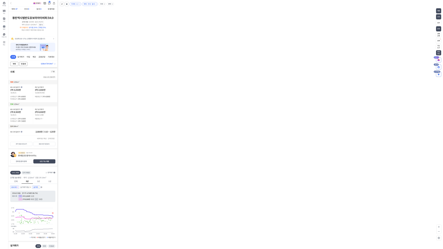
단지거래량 (26, 173)
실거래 (35, 187)
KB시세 (13, 187)
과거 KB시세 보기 (21, 144)
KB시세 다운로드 (44, 144)
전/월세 (23, 64)
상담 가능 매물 (44, 161)
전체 (38, 246)
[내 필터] (67, 4)
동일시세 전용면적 (49, 77)
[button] (48, 64)
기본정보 (51, 57)
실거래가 (20, 57)
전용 (40, 25)
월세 (38, 9)
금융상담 (42, 57)
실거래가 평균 (24, 187)
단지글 (49, 2)
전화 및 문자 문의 (21, 161)
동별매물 (51, 9)
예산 (34, 57)
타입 (28, 57)
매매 (15, 9)
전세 (26, 9)
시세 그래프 (15, 173)
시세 (13, 57)
